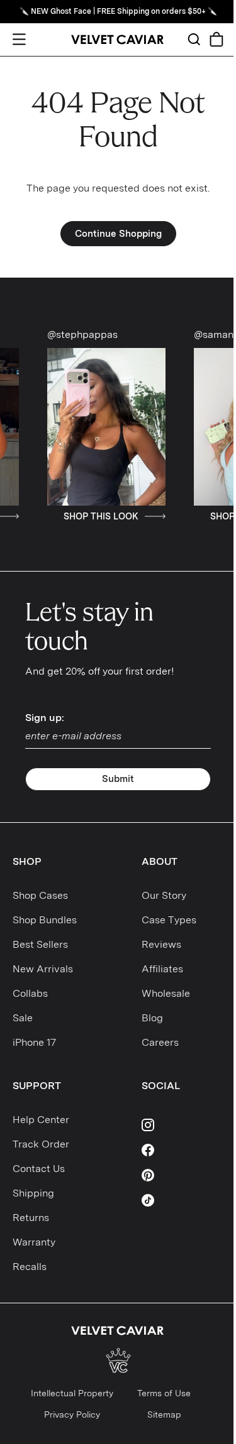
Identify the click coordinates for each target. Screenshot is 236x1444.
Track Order (41, 1144)
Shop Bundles (45, 920)
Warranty (34, 1242)
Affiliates (162, 969)
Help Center (41, 1120)
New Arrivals (43, 969)
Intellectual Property (72, 1393)
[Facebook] (182, 1150)
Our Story (164, 895)
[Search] (194, 39)
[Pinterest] (182, 1175)
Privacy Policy (72, 1414)
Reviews (161, 944)
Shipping (33, 1193)
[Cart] (216, 39)
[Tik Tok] (182, 1200)
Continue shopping (118, 233)
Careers (160, 1042)
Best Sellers (40, 944)
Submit (118, 778)
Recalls (30, 1267)
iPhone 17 (34, 1042)
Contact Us (39, 1169)
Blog (152, 1018)
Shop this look (86, 516)
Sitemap (164, 1414)
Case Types (169, 920)
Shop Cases (40, 895)
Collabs (30, 993)
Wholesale (166, 993)
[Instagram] (182, 1125)
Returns (31, 1218)
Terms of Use (164, 1393)
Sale (23, 1018)
